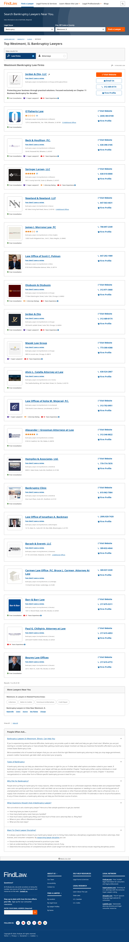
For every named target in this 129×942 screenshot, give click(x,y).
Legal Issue (8, 25)
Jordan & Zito (33, 314)
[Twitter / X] (29, 923)
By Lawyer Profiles (53, 907)
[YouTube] (23, 923)
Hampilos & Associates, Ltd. (41, 459)
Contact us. (24, 891)
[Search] (122, 3)
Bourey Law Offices (37, 657)
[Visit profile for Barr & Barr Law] (14, 605)
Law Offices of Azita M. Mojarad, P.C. (47, 401)
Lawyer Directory (9, 39)
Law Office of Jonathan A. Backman (46, 516)
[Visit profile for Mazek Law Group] (14, 348)
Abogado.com (107, 896)
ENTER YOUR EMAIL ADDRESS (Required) (18, 908)
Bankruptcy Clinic (35, 487)
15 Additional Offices (69, 122)
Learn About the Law (80, 892)
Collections (12, 702)
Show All (7, 723)
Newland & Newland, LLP (40, 198)
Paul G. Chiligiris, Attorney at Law (45, 628)
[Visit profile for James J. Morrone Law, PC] (14, 233)
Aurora (25, 712)
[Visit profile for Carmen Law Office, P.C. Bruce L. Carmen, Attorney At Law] (14, 576)
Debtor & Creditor (26, 702)
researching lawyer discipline (48, 837)
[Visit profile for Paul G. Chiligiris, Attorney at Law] (14, 634)
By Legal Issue (52, 903)
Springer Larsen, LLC (37, 169)
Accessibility (51, 883)
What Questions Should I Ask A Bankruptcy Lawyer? (29, 803)
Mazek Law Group (36, 343)
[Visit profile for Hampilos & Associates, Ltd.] (14, 464)
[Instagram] (34, 923)
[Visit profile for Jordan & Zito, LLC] (14, 79)
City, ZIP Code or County (64, 25)
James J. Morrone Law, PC (40, 227)
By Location (51, 899)
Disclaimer (23, 936)
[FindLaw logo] (11, 3)
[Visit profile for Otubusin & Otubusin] (14, 290)
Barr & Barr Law (35, 599)
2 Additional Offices (58, 555)
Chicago (43, 712)
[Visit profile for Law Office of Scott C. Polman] (14, 262)
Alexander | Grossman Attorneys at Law (49, 430)
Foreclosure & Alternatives (45, 702)
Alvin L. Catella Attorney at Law (44, 372)
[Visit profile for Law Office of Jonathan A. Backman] (14, 522)
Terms (6, 936)
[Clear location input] (103, 29)
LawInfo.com (107, 904)
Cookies (33, 936)
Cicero (18, 712)
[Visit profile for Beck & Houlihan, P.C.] (14, 146)
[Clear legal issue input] (52, 29)
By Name (50, 910)
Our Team (50, 879)
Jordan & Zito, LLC (36, 74)
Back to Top (65, 859)
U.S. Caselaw (77, 899)
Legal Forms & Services (81, 879)
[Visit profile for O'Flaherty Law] (14, 117)
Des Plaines (34, 712)
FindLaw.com (107, 879)
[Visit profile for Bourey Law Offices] (14, 663)
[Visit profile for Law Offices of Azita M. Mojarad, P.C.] (14, 406)
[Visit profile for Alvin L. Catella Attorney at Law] (14, 377)
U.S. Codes (76, 903)
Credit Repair (63, 702)
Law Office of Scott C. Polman (42, 256)
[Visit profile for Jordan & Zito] (14, 319)
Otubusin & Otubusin (38, 285)
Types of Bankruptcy (16, 762)
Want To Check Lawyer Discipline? (21, 830)
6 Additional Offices (62, 209)
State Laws (76, 895)
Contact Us (51, 887)
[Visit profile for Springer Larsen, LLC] (14, 175)
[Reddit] (40, 923)
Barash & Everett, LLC (38, 543)
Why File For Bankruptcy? (18, 781)
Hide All (15, 723)
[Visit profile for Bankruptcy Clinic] (14, 493)
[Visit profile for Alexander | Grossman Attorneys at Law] (14, 435)
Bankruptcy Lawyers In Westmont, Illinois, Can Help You (31, 738)
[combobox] (29, 29)
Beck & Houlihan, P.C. (37, 140)
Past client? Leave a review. (34, 78)
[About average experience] (58, 98)
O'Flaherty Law (34, 111)
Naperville (10, 712)
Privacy (14, 936)
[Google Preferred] (45, 923)
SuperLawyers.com (109, 888)
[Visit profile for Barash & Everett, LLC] (14, 549)
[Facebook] (18, 923)
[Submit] (35, 912)
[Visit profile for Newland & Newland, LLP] (14, 204)
